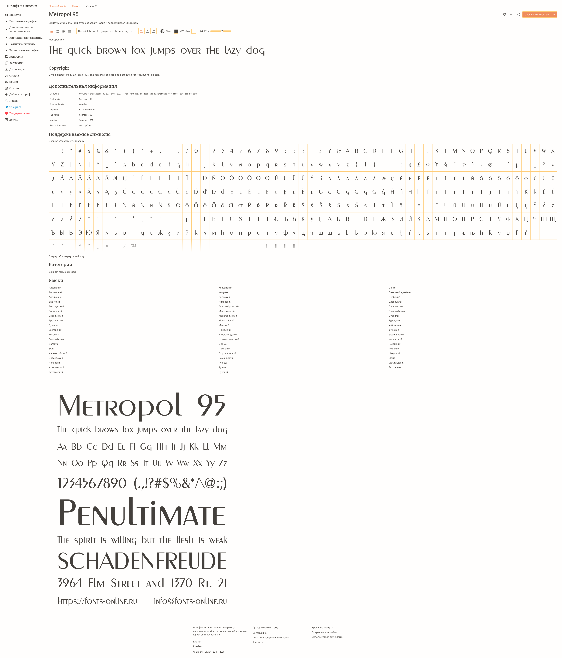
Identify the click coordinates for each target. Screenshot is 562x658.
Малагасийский (228, 315)
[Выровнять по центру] (148, 31)
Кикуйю (223, 292)
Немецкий (225, 329)
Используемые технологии (327, 636)
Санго (392, 287)
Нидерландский (228, 334)
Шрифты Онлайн (22, 6)
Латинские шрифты (22, 44)
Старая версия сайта (324, 632)
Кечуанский (225, 287)
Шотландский (396, 362)
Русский (223, 372)
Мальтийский (226, 320)
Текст (169, 31)
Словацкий (395, 301)
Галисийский (56, 339)
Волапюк (54, 334)
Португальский (228, 353)
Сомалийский (397, 311)
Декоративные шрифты (62, 271)
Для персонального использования (22, 29)
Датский (54, 343)
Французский (396, 334)
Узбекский (395, 325)
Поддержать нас (20, 113)
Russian (197, 646)
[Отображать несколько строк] (64, 31)
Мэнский (224, 325)
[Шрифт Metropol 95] (303, 495)
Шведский (395, 353)
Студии (14, 75)
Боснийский (56, 315)
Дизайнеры (17, 69)
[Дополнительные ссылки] (554, 14)
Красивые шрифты (322, 627)
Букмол (53, 325)
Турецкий (394, 320)
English (197, 641)
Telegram (15, 107)
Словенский (396, 306)
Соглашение (259, 632)
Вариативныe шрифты (24, 50)
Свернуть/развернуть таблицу (66, 140)
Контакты (257, 642)
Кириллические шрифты (25, 37)
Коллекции (16, 63)
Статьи (14, 88)
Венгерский (55, 329)
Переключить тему (267, 627)
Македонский (227, 311)
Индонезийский (58, 353)
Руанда (223, 362)
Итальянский (56, 367)
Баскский (54, 301)
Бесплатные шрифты (23, 21)
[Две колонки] (58, 31)
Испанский (55, 362)
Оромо (223, 343)
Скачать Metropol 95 (537, 14)
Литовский (225, 301)
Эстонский (395, 367)
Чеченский (395, 343)
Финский (394, 329)
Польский (224, 348)
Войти (13, 119)
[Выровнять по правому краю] (153, 31)
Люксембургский (229, 306)
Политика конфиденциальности (270, 637)
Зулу (51, 348)
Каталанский (56, 372)
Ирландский (56, 357)
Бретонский (56, 320)
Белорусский (56, 306)
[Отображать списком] (52, 31)
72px (206, 31)
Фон (187, 31)
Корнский (224, 297)
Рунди (222, 367)
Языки (13, 82)
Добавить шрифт (20, 94)
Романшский (226, 357)
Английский (55, 292)
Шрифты (15, 15)
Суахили (394, 315)
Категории (16, 56)
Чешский (394, 348)
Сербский (394, 297)
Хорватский (395, 339)
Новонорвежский (229, 339)
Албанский (55, 287)
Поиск (13, 100)
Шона (392, 357)
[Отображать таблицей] (70, 31)
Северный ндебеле (400, 292)
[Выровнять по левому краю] (142, 31)
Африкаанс (55, 297)
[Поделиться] (518, 14)
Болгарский (55, 311)
